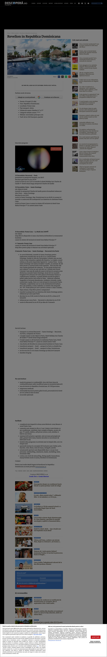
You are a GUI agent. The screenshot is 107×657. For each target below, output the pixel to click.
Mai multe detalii (37, 634)
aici (37, 646)
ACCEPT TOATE (95, 637)
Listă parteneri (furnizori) (54, 640)
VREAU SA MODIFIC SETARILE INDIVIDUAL (95, 642)
